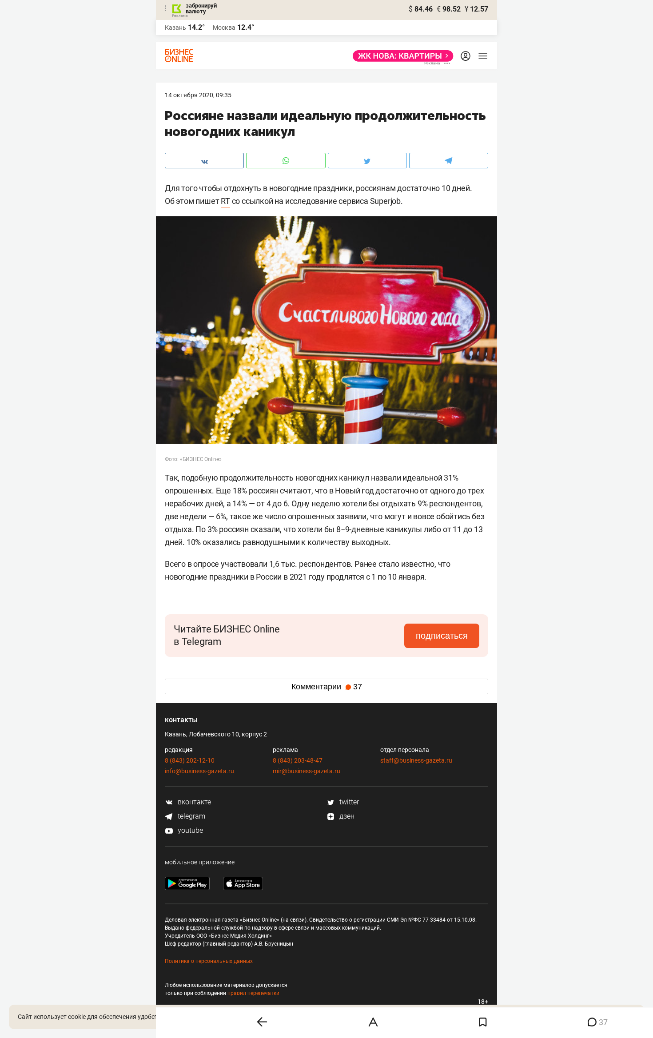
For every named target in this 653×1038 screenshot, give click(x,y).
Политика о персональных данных (209, 961)
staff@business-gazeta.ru (416, 760)
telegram (190, 816)
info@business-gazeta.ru (199, 771)
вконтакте (193, 802)
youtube (189, 830)
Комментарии (326, 686)
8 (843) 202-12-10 (190, 760)
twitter (348, 802)
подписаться (442, 635)
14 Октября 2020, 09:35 (198, 95)
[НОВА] (400, 56)
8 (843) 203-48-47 (298, 760)
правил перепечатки (253, 993)
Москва (224, 27)
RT (225, 201)
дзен (346, 816)
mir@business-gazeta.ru (306, 771)
